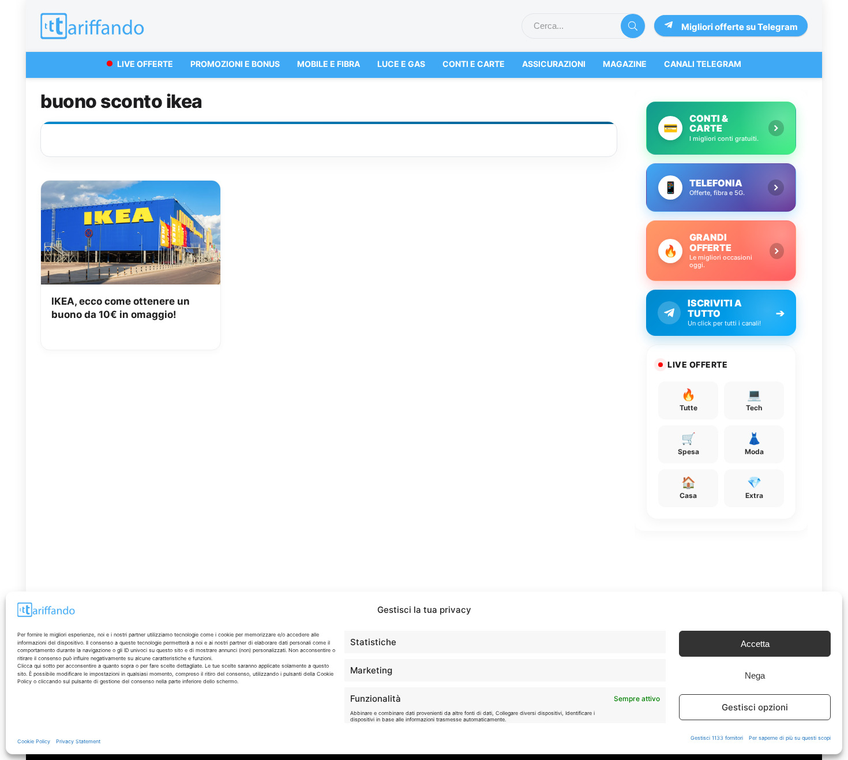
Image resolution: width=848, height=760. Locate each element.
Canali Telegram (702, 64)
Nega (755, 675)
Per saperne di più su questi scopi (790, 738)
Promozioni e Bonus (235, 64)
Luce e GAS (401, 64)
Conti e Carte (473, 64)
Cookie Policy (33, 741)
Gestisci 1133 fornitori (717, 738)
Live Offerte (145, 64)
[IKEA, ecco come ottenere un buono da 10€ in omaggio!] (130, 188)
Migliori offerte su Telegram (739, 26)
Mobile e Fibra (328, 64)
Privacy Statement (78, 741)
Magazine (625, 64)
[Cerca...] (633, 26)
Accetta (755, 644)
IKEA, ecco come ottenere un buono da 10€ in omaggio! (120, 308)
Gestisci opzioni (755, 707)
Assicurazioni (554, 64)
